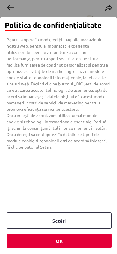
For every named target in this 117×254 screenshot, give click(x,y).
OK (59, 240)
